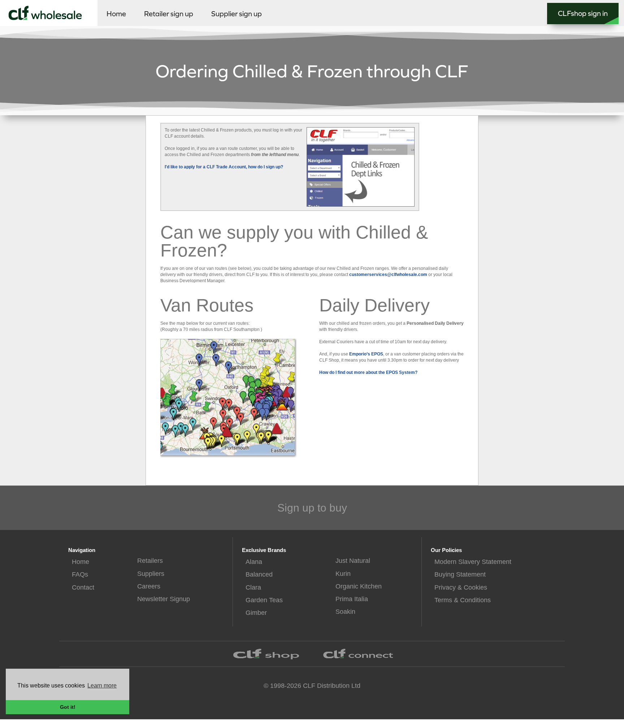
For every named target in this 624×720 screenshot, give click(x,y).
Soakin (345, 611)
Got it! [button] (67, 707)
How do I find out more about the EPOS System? (368, 372)
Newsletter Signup (163, 599)
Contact (83, 587)
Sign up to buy (312, 508)
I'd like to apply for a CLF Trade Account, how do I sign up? (224, 166)
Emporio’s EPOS (366, 354)
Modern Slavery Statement (472, 561)
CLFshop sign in (583, 13)
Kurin (343, 573)
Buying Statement (460, 574)
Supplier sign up (236, 14)
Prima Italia (351, 599)
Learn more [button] (102, 685)
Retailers (150, 560)
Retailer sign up (168, 14)
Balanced (259, 574)
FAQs (80, 574)
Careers (148, 586)
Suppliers (150, 573)
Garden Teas (264, 600)
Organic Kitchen (358, 586)
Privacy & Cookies (460, 587)
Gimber (256, 612)
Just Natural (352, 560)
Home (116, 14)
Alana (254, 561)
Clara (253, 587)
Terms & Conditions (462, 600)
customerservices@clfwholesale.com (388, 274)
